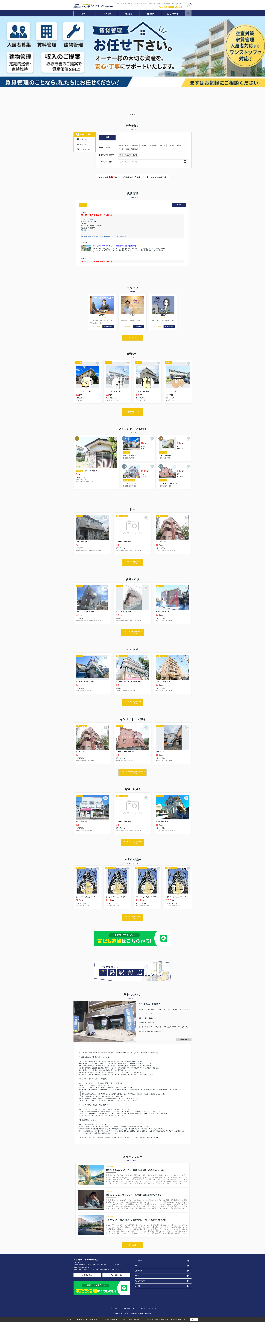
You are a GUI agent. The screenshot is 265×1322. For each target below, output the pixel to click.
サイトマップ (153, 1308)
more (179, 204)
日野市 (121, 155)
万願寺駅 (162, 145)
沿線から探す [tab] (84, 139)
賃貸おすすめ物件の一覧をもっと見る (132, 917)
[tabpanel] (132, 51)
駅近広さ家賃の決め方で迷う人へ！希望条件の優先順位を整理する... (115, 246)
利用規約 (127, 1308)
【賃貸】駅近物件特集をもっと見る (132, 562)
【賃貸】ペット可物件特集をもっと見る (132, 702)
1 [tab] (130, 114)
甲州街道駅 (135, 145)
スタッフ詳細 (96, 326)
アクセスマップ (140, 1281)
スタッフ (137, 1266)
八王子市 (128, 155)
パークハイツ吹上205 (88, 219)
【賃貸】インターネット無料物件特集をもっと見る (132, 772)
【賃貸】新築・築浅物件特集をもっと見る (132, 632)
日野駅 (127, 145)
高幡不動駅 (134, 149)
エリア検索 (106, 14)
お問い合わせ (172, 14)
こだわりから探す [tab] (86, 149)
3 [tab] (134, 114)
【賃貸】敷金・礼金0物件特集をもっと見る (132, 842)
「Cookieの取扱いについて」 (167, 1319)
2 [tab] (132, 114)
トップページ (139, 1260)
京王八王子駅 (153, 145)
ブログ (137, 1276)
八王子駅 (144, 145)
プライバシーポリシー (139, 1308)
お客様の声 (138, 1271)
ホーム (84, 14)
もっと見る (132, 337)
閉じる (194, 1319)
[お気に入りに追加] (98, 363)
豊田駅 (121, 145)
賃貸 (107, 137)
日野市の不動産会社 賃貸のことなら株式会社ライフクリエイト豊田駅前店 (103, 236)
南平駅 (179, 145)
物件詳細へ (84, 230)
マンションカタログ (115, 1308)
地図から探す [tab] (84, 144)
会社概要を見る (183, 1039)
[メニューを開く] (188, 13)
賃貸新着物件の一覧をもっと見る (132, 412)
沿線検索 (128, 14)
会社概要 (150, 14)
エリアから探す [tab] (85, 134)
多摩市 (135, 155)
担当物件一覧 (108, 326)
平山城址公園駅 (124, 149)
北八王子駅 (171, 145)
